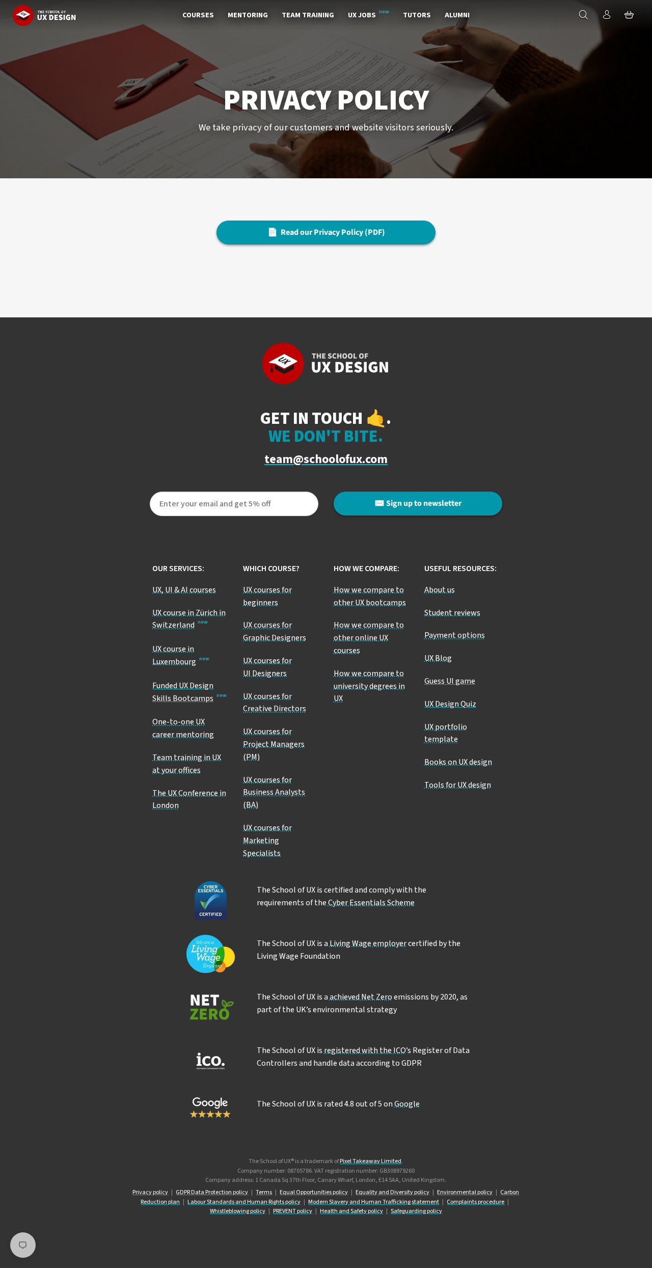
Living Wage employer (368, 943)
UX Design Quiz (450, 704)
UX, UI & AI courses (184, 590)
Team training (308, 15)
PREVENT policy (292, 1211)
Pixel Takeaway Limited (370, 1161)
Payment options (454, 635)
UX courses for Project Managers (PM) (274, 744)
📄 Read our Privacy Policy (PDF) (326, 232)
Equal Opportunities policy (314, 1192)
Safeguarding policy (416, 1211)
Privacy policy (150, 1192)
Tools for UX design (457, 785)
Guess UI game (449, 681)
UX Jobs (362, 15)
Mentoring (248, 15)
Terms (264, 1192)
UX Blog (438, 658)
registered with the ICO (365, 1050)
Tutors (417, 15)
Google (407, 1104)
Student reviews (452, 612)
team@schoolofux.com (326, 459)
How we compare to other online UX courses (369, 637)
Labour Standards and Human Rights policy (244, 1202)
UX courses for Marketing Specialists (267, 840)
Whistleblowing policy (237, 1211)
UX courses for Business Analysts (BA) (274, 792)
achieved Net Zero (361, 997)
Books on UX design (458, 762)
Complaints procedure (475, 1202)
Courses (198, 15)
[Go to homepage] (44, 15)
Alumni (457, 15)
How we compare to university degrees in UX (369, 686)
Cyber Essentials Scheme (371, 902)
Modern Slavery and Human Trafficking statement (373, 1202)
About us (439, 590)
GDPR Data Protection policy (212, 1192)
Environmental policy (465, 1192)
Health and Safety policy (351, 1211)
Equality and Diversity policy (392, 1192)
